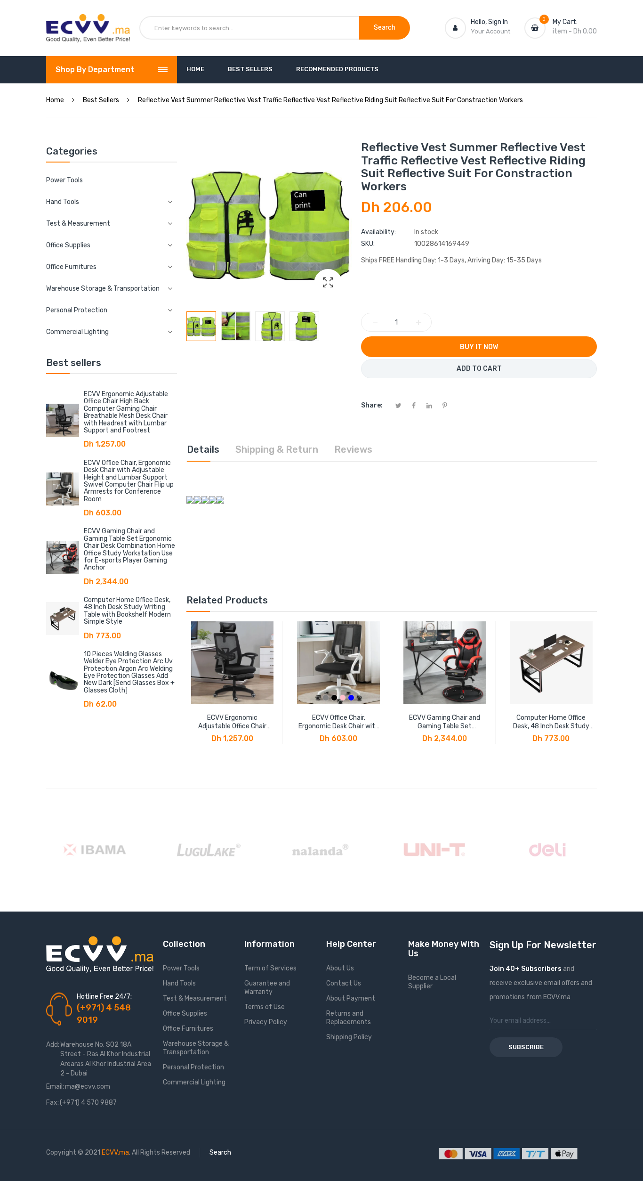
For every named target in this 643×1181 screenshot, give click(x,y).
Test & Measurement (195, 998)
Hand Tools (179, 983)
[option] (201, 326)
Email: (55, 1087)
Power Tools (64, 180)
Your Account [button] (490, 31)
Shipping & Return (276, 449)
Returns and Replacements (348, 1018)
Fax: (52, 1103)
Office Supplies (185, 1014)
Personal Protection (193, 1067)
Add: (52, 1045)
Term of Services (270, 968)
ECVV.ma (115, 1152)
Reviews (353, 449)
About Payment (350, 998)
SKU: (368, 244)
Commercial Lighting (194, 1082)
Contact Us (343, 983)
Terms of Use (264, 1007)
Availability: (378, 232)
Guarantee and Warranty (267, 987)
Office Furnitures (188, 1029)
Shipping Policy (349, 1037)
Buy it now (479, 347)
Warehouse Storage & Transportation (196, 1048)
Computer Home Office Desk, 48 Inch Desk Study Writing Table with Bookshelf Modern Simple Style (127, 611)
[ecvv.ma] (88, 22)
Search (220, 1152)
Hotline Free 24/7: (104, 997)
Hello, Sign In (489, 22)
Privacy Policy (265, 1022)
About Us (340, 968)
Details (203, 449)
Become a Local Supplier (432, 982)
